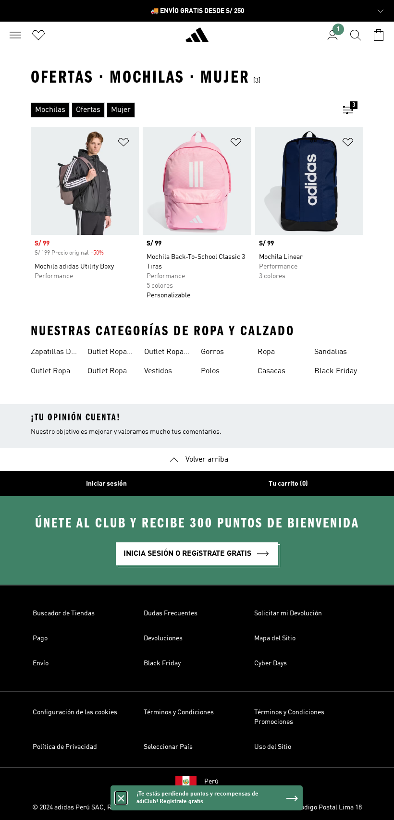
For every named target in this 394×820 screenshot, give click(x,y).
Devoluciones (163, 638)
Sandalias (330, 352)
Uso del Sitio (272, 747)
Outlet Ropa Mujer (107, 372)
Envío (41, 663)
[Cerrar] (121, 798)
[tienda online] (197, 38)
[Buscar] (355, 35)
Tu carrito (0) (288, 483)
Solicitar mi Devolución (288, 613)
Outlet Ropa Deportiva (107, 353)
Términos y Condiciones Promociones (289, 717)
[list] (181, 110)
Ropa (266, 352)
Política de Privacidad (65, 747)
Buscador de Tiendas (64, 613)
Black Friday (335, 371)
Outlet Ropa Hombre (164, 353)
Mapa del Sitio (275, 638)
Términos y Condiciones (179, 712)
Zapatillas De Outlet (53, 353)
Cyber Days (270, 663)
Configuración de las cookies (75, 712)
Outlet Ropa (50, 371)
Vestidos (158, 371)
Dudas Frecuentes (170, 613)
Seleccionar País (168, 747)
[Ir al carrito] (378, 35)
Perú (211, 781)
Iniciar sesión (106, 483)
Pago (40, 638)
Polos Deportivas (219, 372)
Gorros (212, 352)
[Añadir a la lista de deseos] (123, 144)
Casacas (271, 371)
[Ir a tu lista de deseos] (38, 35)
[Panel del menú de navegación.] (15, 35)
